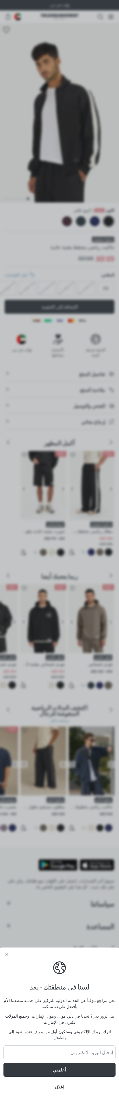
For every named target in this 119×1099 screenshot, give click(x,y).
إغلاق (59, 1086)
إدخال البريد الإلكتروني (91, 1052)
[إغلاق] (6, 954)
